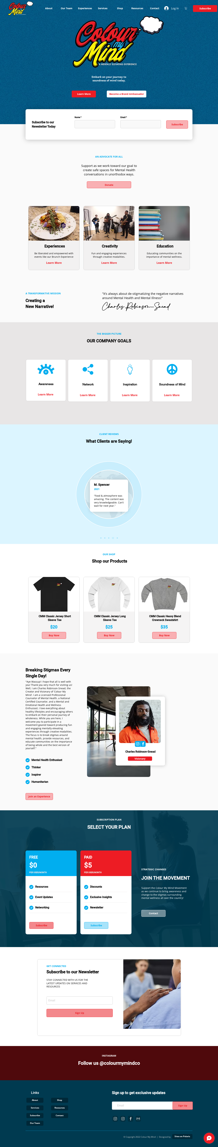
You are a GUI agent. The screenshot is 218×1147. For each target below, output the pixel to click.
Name (77, 117)
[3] (108, 538)
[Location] (137, 744)
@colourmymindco (120, 1063)
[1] (104, 538)
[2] (101, 538)
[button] (186, 8)
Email (123, 117)
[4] (112, 538)
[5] (117, 538)
